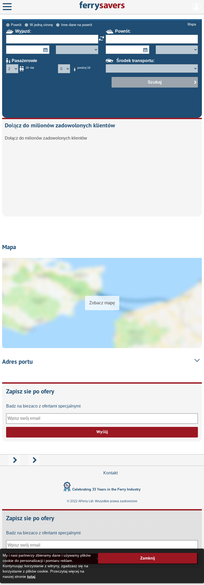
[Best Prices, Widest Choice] (102, 5)
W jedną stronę (41, 25)
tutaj (31, 576)
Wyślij (102, 432)
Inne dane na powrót (76, 25)
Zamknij (147, 558)
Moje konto (196, 6)
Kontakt (110, 473)
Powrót (16, 25)
